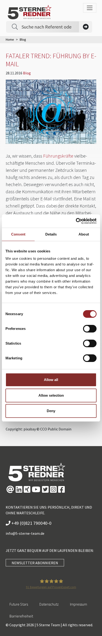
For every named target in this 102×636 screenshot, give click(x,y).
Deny (51, 411)
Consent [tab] (18, 234)
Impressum (78, 604)
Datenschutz (49, 604)
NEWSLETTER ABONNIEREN (35, 562)
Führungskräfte (58, 156)
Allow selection (51, 395)
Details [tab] (51, 234)
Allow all (51, 380)
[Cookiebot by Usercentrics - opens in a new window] (76, 221)
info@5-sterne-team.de (25, 533)
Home (10, 39)
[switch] (90, 328)
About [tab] (84, 234)
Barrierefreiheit (21, 616)
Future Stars (18, 604)
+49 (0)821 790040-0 (30, 523)
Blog (27, 73)
